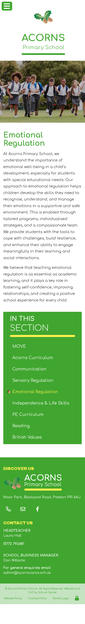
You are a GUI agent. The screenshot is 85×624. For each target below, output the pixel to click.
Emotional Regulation (35, 391)
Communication (29, 369)
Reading (21, 426)
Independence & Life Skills (40, 403)
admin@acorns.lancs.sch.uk (27, 573)
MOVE (19, 346)
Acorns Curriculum (32, 357)
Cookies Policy (37, 598)
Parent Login (61, 598)
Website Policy (13, 598)
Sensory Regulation (32, 380)
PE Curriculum (28, 414)
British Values (27, 437)
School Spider (47, 592)
